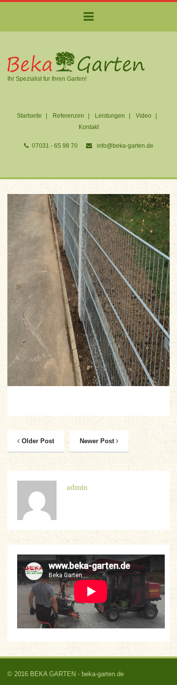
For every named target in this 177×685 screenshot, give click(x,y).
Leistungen (110, 115)
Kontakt (89, 127)
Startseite (29, 115)
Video (143, 115)
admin (77, 487)
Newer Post (98, 441)
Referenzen (68, 115)
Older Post (37, 441)
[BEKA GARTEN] (76, 62)
